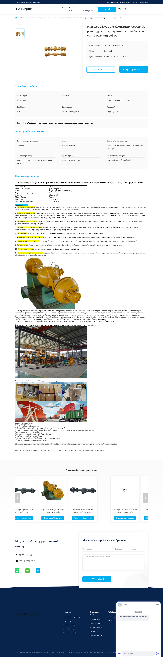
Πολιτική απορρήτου (22, 652)
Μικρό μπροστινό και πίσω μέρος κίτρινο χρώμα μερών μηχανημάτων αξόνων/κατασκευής (36, 512)
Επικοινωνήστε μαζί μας (96, 635)
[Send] (157, 653)
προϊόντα (26, 18)
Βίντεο (64, 8)
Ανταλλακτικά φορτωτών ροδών (41, 18)
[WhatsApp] (20, 572)
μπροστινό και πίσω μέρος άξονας (92, 450)
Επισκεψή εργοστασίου (96, 623)
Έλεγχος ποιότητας (96, 627)
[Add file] (119, 653)
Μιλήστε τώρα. (107, 9)
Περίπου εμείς (72, 9)
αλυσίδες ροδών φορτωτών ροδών (34, 450)
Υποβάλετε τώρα (96, 579)
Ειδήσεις (110, 621)
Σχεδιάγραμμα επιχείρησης (96, 619)
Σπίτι (47, 8)
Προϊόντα (55, 8)
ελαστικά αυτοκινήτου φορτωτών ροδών (63, 450)
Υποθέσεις (111, 617)
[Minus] (157, 604)
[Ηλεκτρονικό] (41, 572)
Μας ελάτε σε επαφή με (87, 9)
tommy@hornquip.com (27, 561)
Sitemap (92, 631)
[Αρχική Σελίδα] (24, 9)
